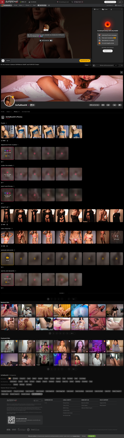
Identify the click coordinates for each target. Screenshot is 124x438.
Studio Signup (84, 405)
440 (4, 224)
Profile (15, 5)
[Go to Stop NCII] (35, 430)
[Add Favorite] (3, 60)
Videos (21, 5)
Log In (120, 2)
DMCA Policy (66, 407)
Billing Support (103, 405)
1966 (4, 140)
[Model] (121, 72)
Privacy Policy (66, 402)
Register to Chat (107, 50)
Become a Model (85, 402)
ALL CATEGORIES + (37, 394)
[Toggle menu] (2, 2)
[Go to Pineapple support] (28, 429)
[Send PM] (120, 105)
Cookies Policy (66, 410)
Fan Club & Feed (26, 111)
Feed (34, 5)
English (36, 400)
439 (4, 246)
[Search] (72, 2)
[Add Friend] (115, 105)
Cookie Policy (76, 436)
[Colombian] (10, 378)
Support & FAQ (103, 402)
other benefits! (110, 47)
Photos (28, 5)
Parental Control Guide (67, 412)
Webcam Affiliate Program (87, 407)
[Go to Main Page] (12, 2)
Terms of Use (66, 405)
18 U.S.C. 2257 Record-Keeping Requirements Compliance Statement (102, 429)
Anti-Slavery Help (66, 415)
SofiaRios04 (4, 375)
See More (61, 293)
